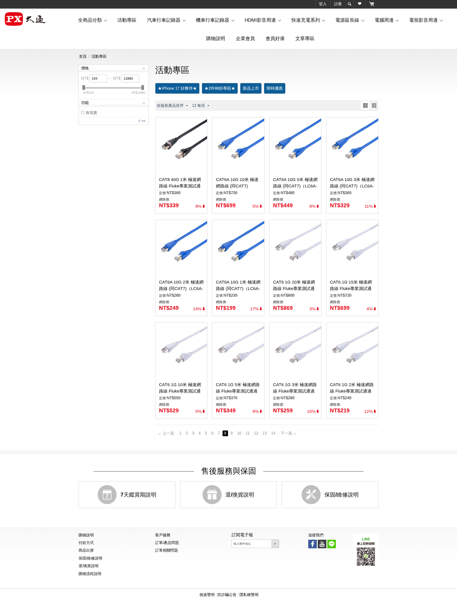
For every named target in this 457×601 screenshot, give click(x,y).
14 (273, 433)
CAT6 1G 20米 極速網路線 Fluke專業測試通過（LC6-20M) (294, 288)
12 (256, 433)
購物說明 (215, 38)
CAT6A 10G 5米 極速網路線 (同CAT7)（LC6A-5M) (295, 186)
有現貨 (91, 113)
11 (248, 433)
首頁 (83, 56)
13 (265, 433)
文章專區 (304, 38)
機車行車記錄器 (213, 20)
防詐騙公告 (227, 595)
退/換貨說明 (89, 566)
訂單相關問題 (166, 550)
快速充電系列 (306, 20)
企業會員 (245, 38)
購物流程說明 (90, 574)
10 (239, 433)
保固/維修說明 (90, 558)
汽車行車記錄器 (164, 20)
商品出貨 (86, 550)
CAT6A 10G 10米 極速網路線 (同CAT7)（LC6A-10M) (237, 186)
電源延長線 (348, 20)
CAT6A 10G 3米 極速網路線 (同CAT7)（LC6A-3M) (352, 186)
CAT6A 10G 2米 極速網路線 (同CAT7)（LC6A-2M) (181, 288)
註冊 (338, 4)
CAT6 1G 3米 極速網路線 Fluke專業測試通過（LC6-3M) (295, 391)
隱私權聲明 (248, 595)
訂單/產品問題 (167, 543)
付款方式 (86, 543)
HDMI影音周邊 (261, 20)
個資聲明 (207, 595)
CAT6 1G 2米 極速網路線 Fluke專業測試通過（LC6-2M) (352, 391)
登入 (323, 4)
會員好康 (275, 38)
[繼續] (275, 544)
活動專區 (126, 20)
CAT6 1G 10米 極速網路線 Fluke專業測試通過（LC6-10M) (180, 391)
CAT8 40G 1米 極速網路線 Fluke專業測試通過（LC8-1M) (180, 186)
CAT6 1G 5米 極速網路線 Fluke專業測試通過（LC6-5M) (238, 391)
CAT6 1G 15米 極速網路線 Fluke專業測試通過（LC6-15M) (351, 288)
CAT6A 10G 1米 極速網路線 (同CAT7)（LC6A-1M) (238, 288)
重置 (144, 121)
